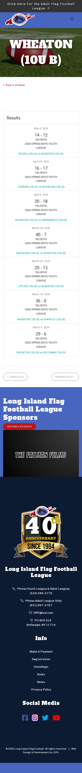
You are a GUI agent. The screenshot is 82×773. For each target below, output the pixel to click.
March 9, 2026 (41, 327)
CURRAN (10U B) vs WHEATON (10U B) (41, 186)
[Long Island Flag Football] (20, 20)
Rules (41, 674)
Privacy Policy (41, 689)
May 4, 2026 (41, 128)
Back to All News (15, 85)
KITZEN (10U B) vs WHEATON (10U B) (41, 153)
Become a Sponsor (19, 426)
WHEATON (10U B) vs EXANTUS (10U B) (41, 319)
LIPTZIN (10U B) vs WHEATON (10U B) (41, 286)
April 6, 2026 (41, 194)
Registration (41, 659)
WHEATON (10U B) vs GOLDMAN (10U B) (41, 352)
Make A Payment (41, 651)
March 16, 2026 (41, 294)
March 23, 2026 (41, 261)
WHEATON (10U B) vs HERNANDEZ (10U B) (41, 220)
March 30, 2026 (41, 228)
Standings (41, 667)
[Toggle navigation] (72, 20)
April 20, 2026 (41, 161)
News (41, 682)
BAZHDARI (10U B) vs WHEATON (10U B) (41, 253)
